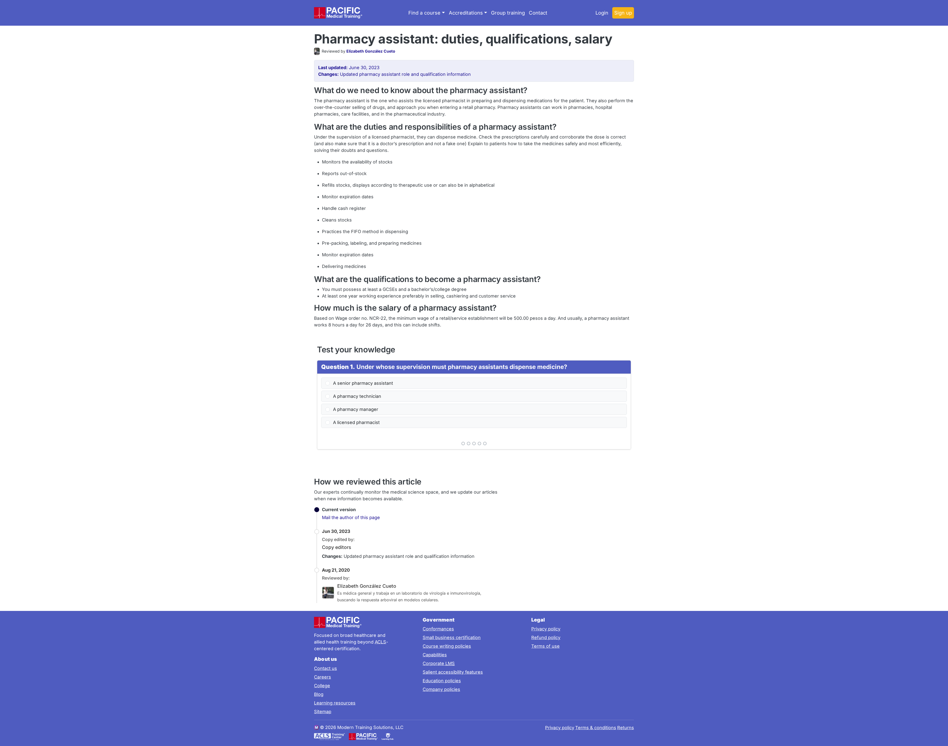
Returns (625, 727)
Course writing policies (447, 646)
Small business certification (452, 637)
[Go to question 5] (485, 443)
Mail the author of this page (351, 517)
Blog (318, 694)
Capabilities (435, 654)
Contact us (325, 668)
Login (601, 13)
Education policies (442, 680)
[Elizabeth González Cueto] (318, 51)
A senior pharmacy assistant (362, 383)
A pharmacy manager (355, 409)
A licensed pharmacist (356, 422)
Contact (538, 13)
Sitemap (322, 711)
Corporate (439, 663)
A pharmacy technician (356, 396)
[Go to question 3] (474, 443)
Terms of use (545, 646)
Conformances (438, 628)
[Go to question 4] (479, 443)
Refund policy (545, 637)
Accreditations (466, 13)
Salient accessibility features (453, 672)
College (322, 685)
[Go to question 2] (468, 443)
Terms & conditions (595, 727)
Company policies (441, 689)
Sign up (623, 13)
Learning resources (335, 703)
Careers (322, 677)
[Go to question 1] (463, 443)
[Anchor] (621, 38)
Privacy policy (545, 628)
